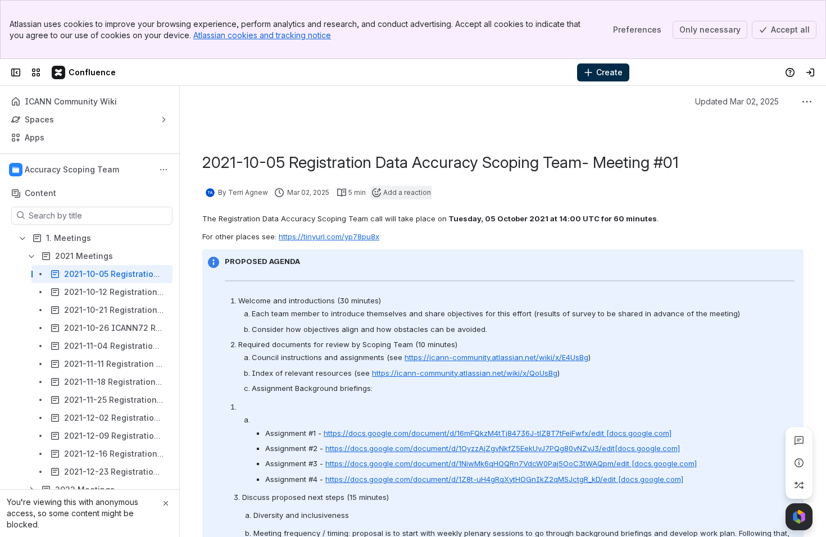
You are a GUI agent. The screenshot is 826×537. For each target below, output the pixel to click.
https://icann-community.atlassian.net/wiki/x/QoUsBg (464, 372)
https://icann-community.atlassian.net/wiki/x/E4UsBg (496, 357)
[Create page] (799, 485)
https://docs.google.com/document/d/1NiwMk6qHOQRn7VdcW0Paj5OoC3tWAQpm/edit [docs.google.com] (511, 463)
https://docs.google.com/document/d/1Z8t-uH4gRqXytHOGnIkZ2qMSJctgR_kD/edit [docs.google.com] (504, 479)
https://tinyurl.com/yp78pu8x (329, 236)
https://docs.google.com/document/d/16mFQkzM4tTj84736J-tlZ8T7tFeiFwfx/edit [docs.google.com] (497, 433)
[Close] (166, 503)
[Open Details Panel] (799, 463)
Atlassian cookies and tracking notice (262, 35)
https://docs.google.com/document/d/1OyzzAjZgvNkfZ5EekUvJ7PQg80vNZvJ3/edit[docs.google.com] (502, 448)
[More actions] (163, 169)
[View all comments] (799, 440)
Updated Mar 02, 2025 (737, 101)
